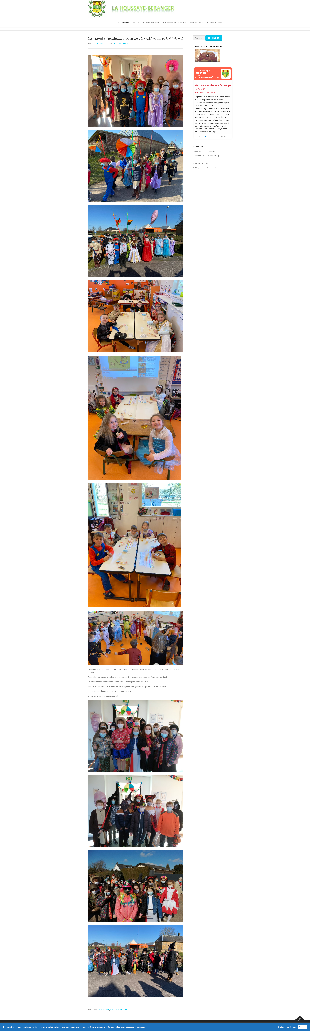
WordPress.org (213, 155)
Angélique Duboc (120, 44)
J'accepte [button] (302, 1027)
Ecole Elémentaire (118, 1010)
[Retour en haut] (299, 1019)
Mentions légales (200, 163)
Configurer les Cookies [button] (287, 1027)
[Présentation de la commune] (207, 55)
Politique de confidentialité (205, 168)
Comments (199, 155)
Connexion (197, 151)
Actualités (123, 22)
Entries (212, 151)
